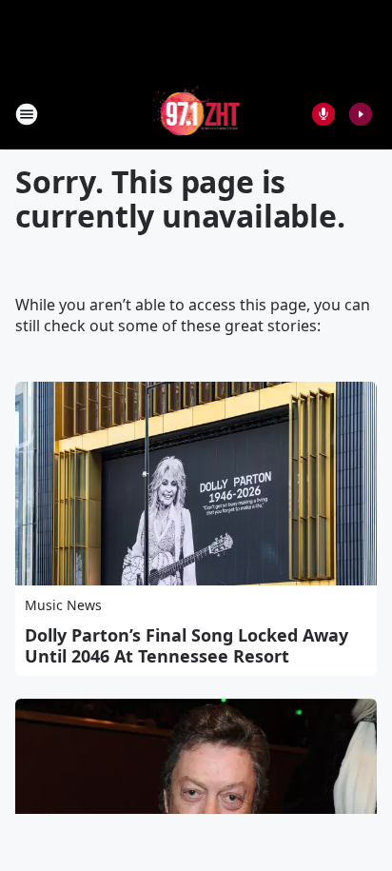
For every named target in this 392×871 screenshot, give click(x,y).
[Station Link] (196, 114)
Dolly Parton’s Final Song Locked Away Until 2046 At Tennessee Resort (186, 645)
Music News (63, 605)
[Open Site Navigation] (26, 114)
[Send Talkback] (323, 114)
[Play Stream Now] (360, 114)
